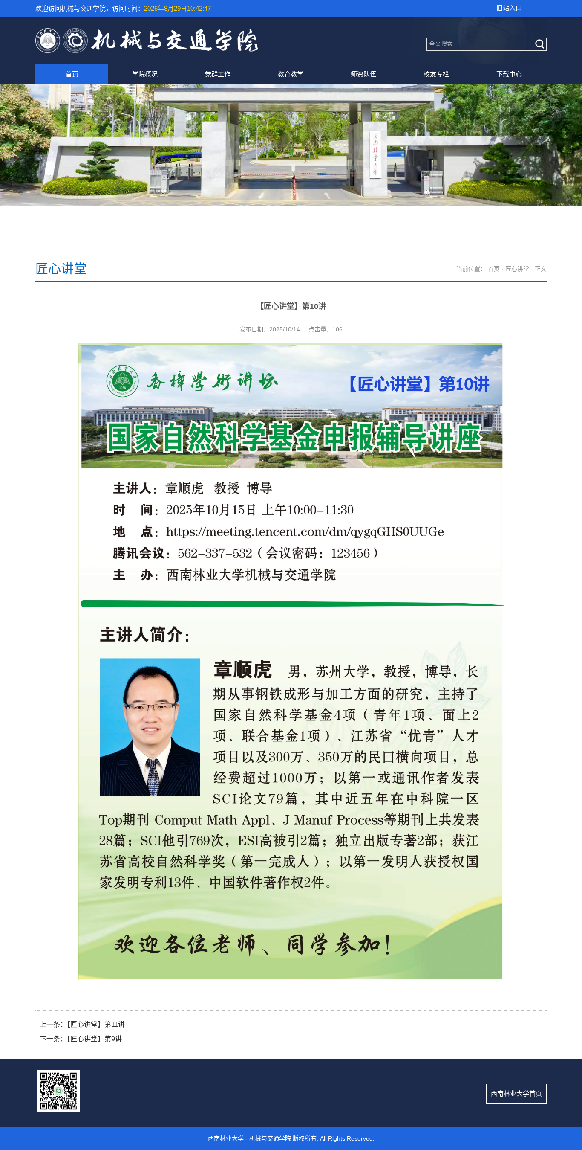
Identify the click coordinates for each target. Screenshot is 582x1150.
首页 (72, 74)
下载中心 (509, 74)
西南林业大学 (226, 1138)
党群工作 (217, 74)
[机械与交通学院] (146, 50)
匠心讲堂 (517, 268)
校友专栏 (436, 74)
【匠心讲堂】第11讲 (96, 1024)
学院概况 (145, 74)
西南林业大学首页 (516, 1093)
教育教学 (290, 74)
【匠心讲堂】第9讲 (94, 1039)
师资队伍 (363, 74)
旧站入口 (509, 8)
